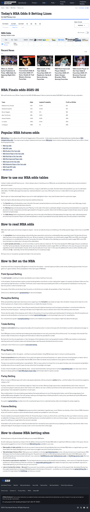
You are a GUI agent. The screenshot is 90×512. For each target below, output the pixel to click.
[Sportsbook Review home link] (6, 481)
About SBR (36, 490)
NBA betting (5, 138)
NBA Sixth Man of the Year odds (12, 156)
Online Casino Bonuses (67, 485)
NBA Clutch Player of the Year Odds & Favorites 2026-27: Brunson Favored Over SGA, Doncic (81, 73)
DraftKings (24, 471)
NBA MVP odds (7, 148)
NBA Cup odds (7, 145)
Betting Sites (44, 485)
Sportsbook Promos (6, 485)
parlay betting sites (80, 469)
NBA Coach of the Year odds (11, 161)
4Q (40, 24)
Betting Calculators (25, 485)
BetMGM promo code (47, 456)
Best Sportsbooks (54, 485)
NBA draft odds (7, 169)
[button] (83, 33)
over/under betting (31, 344)
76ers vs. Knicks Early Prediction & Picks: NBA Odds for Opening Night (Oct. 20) (8, 73)
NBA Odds (13, 8)
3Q (35, 24)
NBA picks (49, 140)
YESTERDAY (81, 8)
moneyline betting (23, 318)
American (80, 25)
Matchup (6, 44)
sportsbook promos (52, 452)
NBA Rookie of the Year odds (11, 151)
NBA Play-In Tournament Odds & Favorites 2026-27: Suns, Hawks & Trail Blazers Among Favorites (26, 73)
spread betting (24, 292)
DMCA (29, 490)
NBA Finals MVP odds (9, 167)
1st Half (13, 24)
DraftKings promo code (76, 456)
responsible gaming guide (44, 462)
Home (2, 8)
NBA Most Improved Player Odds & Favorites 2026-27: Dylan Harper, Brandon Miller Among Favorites (62, 74)
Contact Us (13, 490)
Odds (7, 8)
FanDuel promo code (60, 456)
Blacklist (16, 485)
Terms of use (4, 490)
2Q (31, 24)
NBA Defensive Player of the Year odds (14, 164)
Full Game (5, 24)
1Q (27, 24)
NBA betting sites (35, 444)
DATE (86, 8)
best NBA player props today (27, 371)
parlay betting (12, 401)
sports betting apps (40, 315)
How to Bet (35, 485)
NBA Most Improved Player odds (12, 159)
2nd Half (21, 24)
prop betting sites (67, 368)
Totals (23, 27)
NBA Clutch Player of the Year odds (13, 153)
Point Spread (5, 27)
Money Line (20, 8)
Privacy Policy (21, 490)
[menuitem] (7, 485)
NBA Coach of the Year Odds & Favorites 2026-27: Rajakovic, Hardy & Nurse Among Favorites (44, 74)
